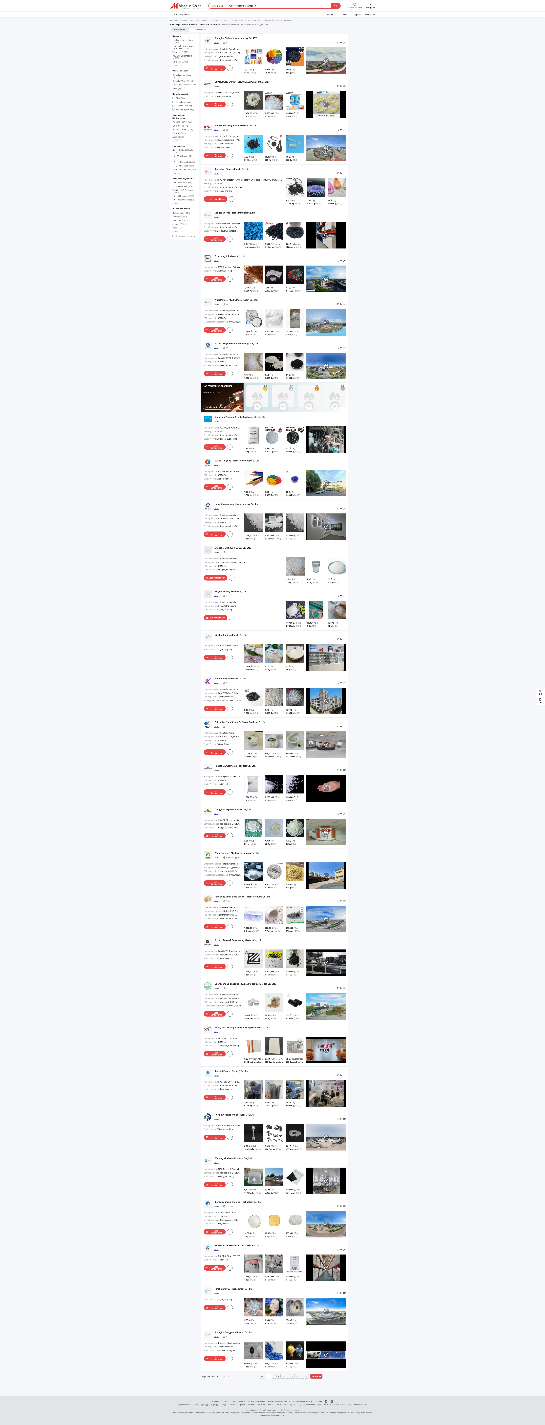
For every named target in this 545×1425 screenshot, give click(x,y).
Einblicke (318, 1401)
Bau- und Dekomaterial (182, 56)
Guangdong (181, 213)
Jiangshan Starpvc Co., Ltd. (232, 169)
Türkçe (336, 1405)
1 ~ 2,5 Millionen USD (184, 165)
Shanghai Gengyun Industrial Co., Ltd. (234, 1332)
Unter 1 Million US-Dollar (182, 151)
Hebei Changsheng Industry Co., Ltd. (237, 504)
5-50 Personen (182, 182)
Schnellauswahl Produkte (302, 1401)
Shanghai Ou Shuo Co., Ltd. (233, 547)
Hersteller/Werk (183, 81)
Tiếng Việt (346, 1405)
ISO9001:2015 (182, 122)
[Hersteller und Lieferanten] (185, 6)
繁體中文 (214, 1405)
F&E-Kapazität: (210, 56)
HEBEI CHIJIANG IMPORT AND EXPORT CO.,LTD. (239, 1245)
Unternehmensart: (212, 49)
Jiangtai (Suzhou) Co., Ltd (231, 1071)
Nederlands (310, 1405)
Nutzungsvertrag (238, 1401)
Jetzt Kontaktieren (216, 68)
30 (224, 1377)
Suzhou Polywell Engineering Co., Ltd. (238, 940)
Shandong (180, 220)
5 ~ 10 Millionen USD (184, 169)
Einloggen (370, 7)
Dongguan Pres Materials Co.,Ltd (235, 212)
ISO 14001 (180, 125)
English (195, 1405)
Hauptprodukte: (211, 52)
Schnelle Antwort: (211, 60)
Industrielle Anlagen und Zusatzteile (183, 47)
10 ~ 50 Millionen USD (182, 157)
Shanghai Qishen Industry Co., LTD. (236, 38)
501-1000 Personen (183, 199)
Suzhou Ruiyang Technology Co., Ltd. (237, 460)
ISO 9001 (179, 133)
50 (229, 1376)
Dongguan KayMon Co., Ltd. (233, 809)
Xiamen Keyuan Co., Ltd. (231, 678)
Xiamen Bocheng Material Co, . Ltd (236, 125)
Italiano (271, 1405)
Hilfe (345, 14)
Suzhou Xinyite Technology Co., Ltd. (236, 343)
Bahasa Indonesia (360, 1405)
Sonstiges (178, 88)
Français (232, 1405)
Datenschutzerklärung (256, 1401)
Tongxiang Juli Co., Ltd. (230, 256)
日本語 (223, 1405)
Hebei (178, 227)
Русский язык (282, 1405)
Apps (356, 14)
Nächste (315, 1376)
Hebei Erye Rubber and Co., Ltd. (234, 1114)
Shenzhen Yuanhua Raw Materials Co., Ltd (240, 417)
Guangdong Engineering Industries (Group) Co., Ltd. (245, 983)
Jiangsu (179, 224)
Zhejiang (179, 216)
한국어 (292, 1405)
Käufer (330, 14)
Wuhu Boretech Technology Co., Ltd (237, 853)
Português (261, 1405)
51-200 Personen (183, 186)
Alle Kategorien (180, 14)
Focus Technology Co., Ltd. (270, 1410)
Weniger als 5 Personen (182, 191)
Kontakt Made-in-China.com (279, 1401)
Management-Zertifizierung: (216, 321)
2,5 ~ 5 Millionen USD (184, 162)
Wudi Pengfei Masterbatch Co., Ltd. (236, 299)
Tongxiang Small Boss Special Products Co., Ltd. (243, 896)
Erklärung (225, 1401)
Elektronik (180, 61)
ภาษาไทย (327, 1405)
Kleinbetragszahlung (184, 109)
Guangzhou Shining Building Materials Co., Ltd (242, 1027)
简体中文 (204, 1405)
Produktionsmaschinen (182, 41)
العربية (300, 1405)
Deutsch (251, 1405)
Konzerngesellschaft (184, 84)
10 (218, 1376)
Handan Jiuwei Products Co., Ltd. (235, 765)
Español (241, 1405)
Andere (178, 137)
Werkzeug (180, 52)
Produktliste (179, 30)
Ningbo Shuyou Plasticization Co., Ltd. (234, 1288)
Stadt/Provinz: (210, 96)
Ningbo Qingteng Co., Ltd (231, 635)
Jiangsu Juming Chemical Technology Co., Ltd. (238, 1202)
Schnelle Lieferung (183, 105)
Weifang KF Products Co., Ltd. (233, 1158)
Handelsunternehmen (181, 76)
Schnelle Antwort (183, 102)
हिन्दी (319, 1405)
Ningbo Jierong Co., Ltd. (230, 591)
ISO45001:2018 (182, 129)
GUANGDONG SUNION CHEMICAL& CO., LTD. (242, 81)
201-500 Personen (183, 196)
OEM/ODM (180, 98)
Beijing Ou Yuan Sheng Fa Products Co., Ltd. (241, 722)
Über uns (215, 1401)
